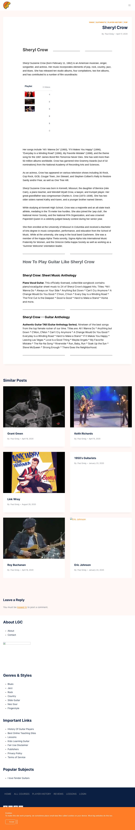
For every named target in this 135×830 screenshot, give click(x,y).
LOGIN (82, 794)
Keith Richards (83, 433)
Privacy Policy (15, 753)
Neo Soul (12, 704)
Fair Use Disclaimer (18, 745)
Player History (115, 22)
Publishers (13, 749)
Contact (12, 635)
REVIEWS (58, 794)
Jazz (10, 688)
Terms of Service (16, 757)
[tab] (37, 94)
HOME (7, 794)
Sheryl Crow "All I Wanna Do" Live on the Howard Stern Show (42, 108)
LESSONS (71, 794)
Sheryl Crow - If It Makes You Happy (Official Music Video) (42, 94)
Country (12, 696)
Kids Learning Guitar (18, 741)
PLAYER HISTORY (41, 794)
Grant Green (15, 433)
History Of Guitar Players (21, 729)
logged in (22, 607)
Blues (10, 684)
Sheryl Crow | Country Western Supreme (42, 101)
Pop (126, 22)
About (11, 630)
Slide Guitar (14, 700)
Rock (10, 692)
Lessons (12, 737)
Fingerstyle (13, 708)
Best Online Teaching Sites (22, 733)
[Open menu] (129, 5)
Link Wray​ (13, 499)
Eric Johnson (82, 565)
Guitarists (101, 22)
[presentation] (34, 406)
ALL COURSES (22, 794)
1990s (91, 22)
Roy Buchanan (16, 565)
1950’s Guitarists (85, 458)
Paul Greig (109, 34)
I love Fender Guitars (19, 778)
